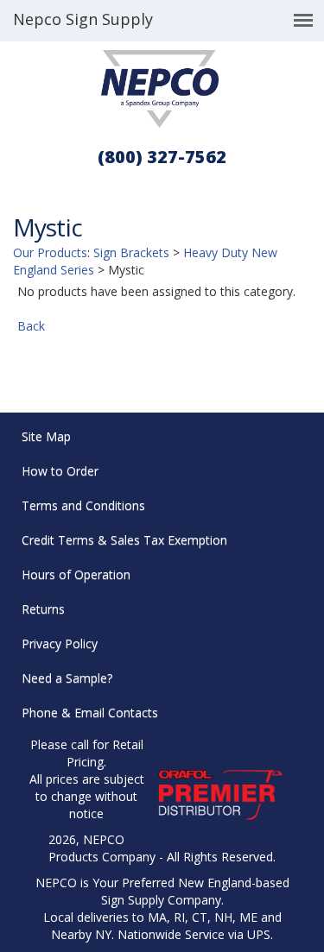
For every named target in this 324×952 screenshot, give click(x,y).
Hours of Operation (76, 574)
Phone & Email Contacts (90, 712)
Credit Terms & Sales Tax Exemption (124, 540)
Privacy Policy (60, 643)
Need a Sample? (67, 678)
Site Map (46, 436)
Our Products (50, 252)
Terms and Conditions (83, 505)
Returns (43, 609)
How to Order (60, 471)
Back (31, 326)
